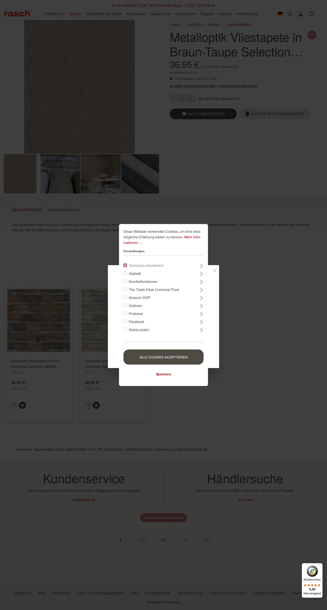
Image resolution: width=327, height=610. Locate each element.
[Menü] (320, 566)
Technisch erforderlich (146, 265)
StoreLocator (139, 329)
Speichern (163, 374)
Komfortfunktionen (143, 281)
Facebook (136, 321)
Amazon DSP (139, 297)
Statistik (135, 273)
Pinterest (136, 313)
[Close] (214, 269)
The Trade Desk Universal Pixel (154, 289)
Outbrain (135, 305)
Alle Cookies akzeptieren (163, 357)
